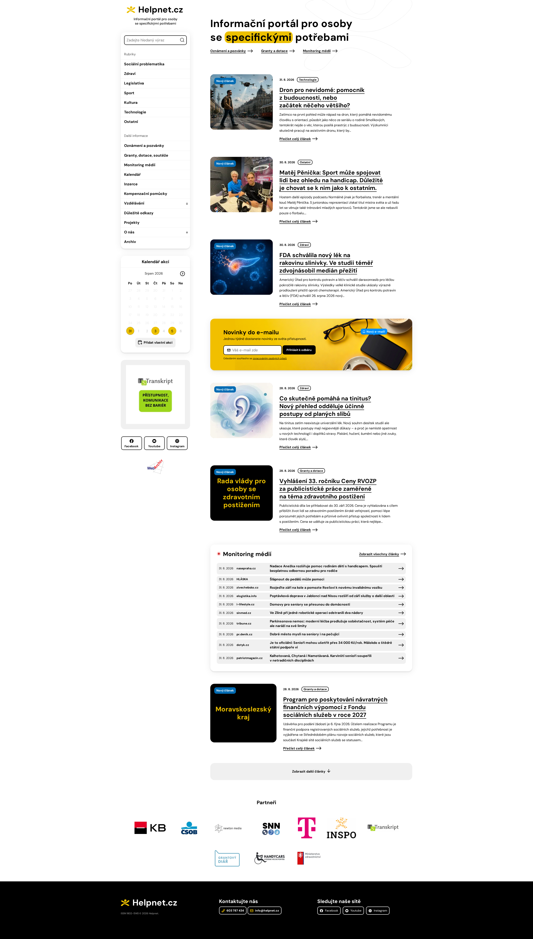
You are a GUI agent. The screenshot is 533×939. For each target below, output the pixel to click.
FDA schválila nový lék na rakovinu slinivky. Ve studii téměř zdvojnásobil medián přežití (326, 262)
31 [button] (130, 331)
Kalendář (132, 174)
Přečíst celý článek (295, 139)
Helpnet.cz (160, 9)
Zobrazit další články (308, 771)
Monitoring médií (139, 164)
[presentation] (241, 102)
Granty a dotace (274, 51)
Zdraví (130, 73)
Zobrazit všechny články (379, 554)
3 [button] (155, 331)
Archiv (130, 241)
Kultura (131, 102)
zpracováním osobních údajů (270, 358)
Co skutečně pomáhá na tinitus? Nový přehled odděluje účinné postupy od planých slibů (325, 406)
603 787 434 (235, 910)
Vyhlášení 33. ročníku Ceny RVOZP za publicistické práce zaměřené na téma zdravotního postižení (327, 488)
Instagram (177, 446)
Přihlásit (299, 350)
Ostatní (131, 121)
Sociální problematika (144, 64)
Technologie (135, 112)
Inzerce (131, 184)
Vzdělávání (134, 203)
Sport (129, 92)
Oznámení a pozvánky (144, 145)
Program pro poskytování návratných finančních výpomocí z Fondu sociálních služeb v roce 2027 (335, 707)
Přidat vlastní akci (158, 342)
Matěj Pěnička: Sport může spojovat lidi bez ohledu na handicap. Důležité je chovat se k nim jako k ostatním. (331, 180)
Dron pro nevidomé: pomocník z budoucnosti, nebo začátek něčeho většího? (322, 97)
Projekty (131, 222)
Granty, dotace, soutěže (146, 155)
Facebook (131, 446)
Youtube (154, 446)
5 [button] (172, 331)
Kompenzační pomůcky (145, 193)
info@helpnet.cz (266, 910)
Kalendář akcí (155, 261)
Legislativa (134, 83)
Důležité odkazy (138, 213)
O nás (129, 232)
